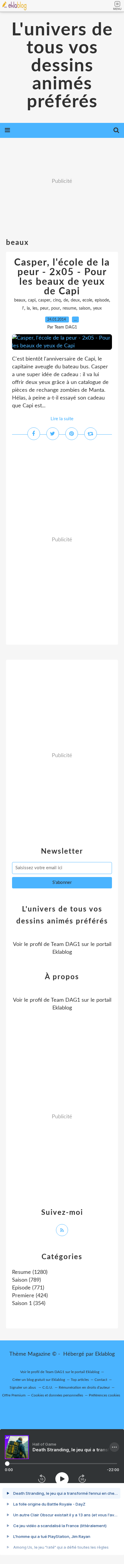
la (28, 308)
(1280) (30, 1272)
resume (69, 308)
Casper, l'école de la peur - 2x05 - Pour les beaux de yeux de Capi (62, 277)
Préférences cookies (104, 1395)
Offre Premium (14, 1395)
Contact (101, 1379)
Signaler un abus (23, 1387)
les (35, 308)
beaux (19, 300)
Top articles (80, 1379)
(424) (30, 1295)
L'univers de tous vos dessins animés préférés (62, 66)
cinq (57, 300)
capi (32, 300)
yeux (97, 308)
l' (23, 308)
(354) (28, 1303)
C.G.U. (47, 1387)
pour (55, 308)
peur (44, 308)
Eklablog (105, 1354)
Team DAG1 (65, 944)
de (66, 300)
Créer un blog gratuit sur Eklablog (38, 1379)
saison (84, 308)
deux (75, 300)
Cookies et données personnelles (57, 1395)
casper (44, 300)
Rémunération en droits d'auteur (84, 1387)
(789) (26, 1280)
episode (102, 300)
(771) (28, 1288)
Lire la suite (62, 419)
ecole (87, 300)
